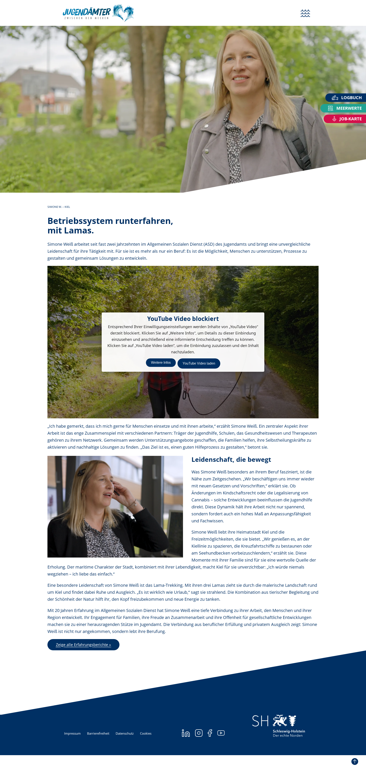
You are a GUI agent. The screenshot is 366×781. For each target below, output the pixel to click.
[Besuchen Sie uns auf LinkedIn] (186, 733)
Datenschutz (125, 733)
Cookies (145, 733)
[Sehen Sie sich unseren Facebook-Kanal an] (221, 733)
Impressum (72, 733)
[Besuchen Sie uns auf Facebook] (210, 733)
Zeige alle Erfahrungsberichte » (83, 644)
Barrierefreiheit (98, 733)
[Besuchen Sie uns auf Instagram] (198, 733)
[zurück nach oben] (354, 761)
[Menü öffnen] (305, 13)
